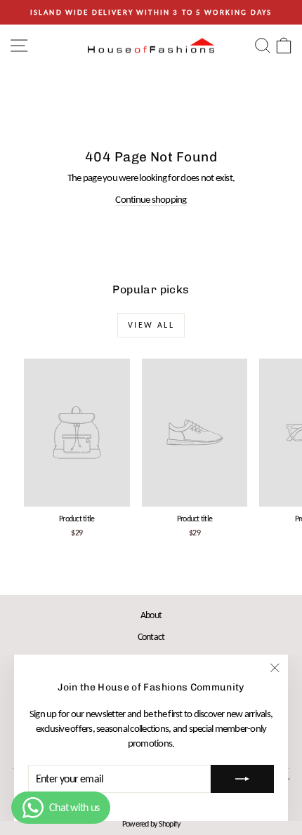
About (151, 615)
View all (151, 325)
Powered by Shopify (151, 824)
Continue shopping (150, 199)
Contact (151, 637)
